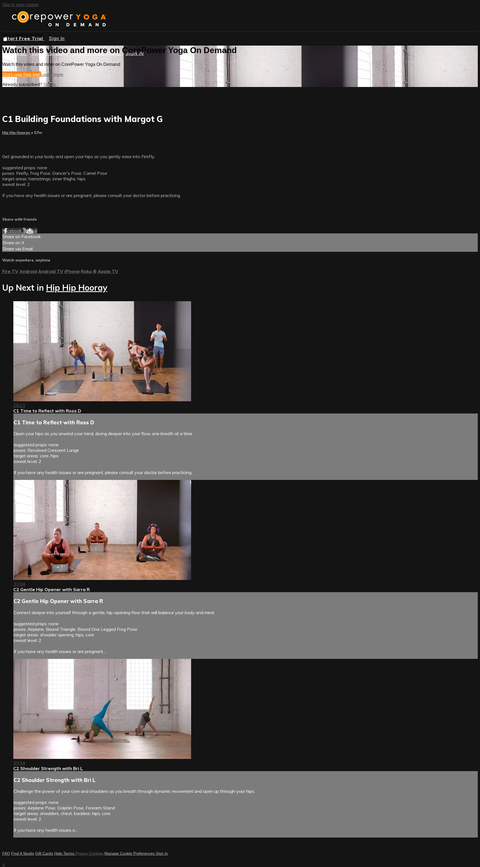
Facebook (12, 230)
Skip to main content (20, 4)
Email (32, 230)
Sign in (49, 84)
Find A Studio (22, 853)
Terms (69, 853)
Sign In (57, 38)
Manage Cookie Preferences (130, 853)
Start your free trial (21, 74)
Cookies (96, 853)
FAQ (6, 853)
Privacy (82, 853)
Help (58, 853)
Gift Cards (44, 853)
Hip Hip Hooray (16, 132)
